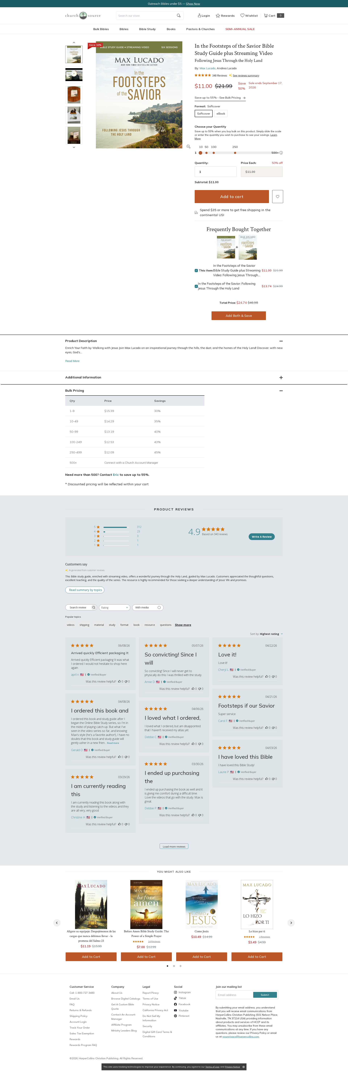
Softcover (203, 113)
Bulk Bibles (101, 29)
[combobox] (150, 15)
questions (165, 625)
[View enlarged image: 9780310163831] (139, 94)
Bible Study (147, 29)
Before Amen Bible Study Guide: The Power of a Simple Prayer (146, 933)
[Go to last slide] (57, 922)
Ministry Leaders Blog (124, 1030)
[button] (277, 196)
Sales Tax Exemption (82, 1033)
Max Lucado (208, 68)
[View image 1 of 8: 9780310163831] (73, 54)
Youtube (183, 1010)
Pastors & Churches (200, 29)
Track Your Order (80, 1027)
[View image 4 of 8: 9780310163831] (73, 115)
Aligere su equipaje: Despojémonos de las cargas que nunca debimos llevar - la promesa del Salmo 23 (91, 936)
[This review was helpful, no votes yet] (119, 681)
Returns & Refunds (81, 1010)
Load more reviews (174, 846)
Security (147, 1026)
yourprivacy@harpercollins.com (240, 1036)
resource (150, 625)
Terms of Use (150, 998)
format (124, 625)
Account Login (78, 1021)
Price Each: (248, 163)
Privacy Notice (151, 1004)
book (137, 625)
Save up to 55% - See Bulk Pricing (218, 97)
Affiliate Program (121, 1024)
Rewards (75, 1039)
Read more (113, 743)
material (99, 625)
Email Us (75, 998)
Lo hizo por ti (257, 931)
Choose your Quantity (210, 126)
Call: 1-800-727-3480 (82, 992)
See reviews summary (246, 75)
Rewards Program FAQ (83, 1045)
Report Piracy (151, 992)
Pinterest (184, 1016)
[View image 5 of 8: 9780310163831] (73, 135)
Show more (183, 625)
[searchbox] (77, 607)
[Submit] (179, 15)
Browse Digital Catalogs (125, 998)
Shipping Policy (78, 1016)
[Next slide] (74, 147)
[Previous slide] (74, 42)
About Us (116, 992)
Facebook (184, 1004)
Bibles (124, 29)
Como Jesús (202, 931)
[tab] (167, 966)
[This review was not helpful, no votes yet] (126, 681)
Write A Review (262, 536)
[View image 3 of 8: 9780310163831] (73, 94)
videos (70, 625)
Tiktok (182, 998)
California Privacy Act (155, 1010)
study (112, 625)
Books (171, 29)
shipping (84, 625)
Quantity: (201, 163)
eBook (221, 113)
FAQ (72, 1004)
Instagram (185, 992)
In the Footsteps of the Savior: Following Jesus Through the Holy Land (226, 286)
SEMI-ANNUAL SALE (240, 29)
